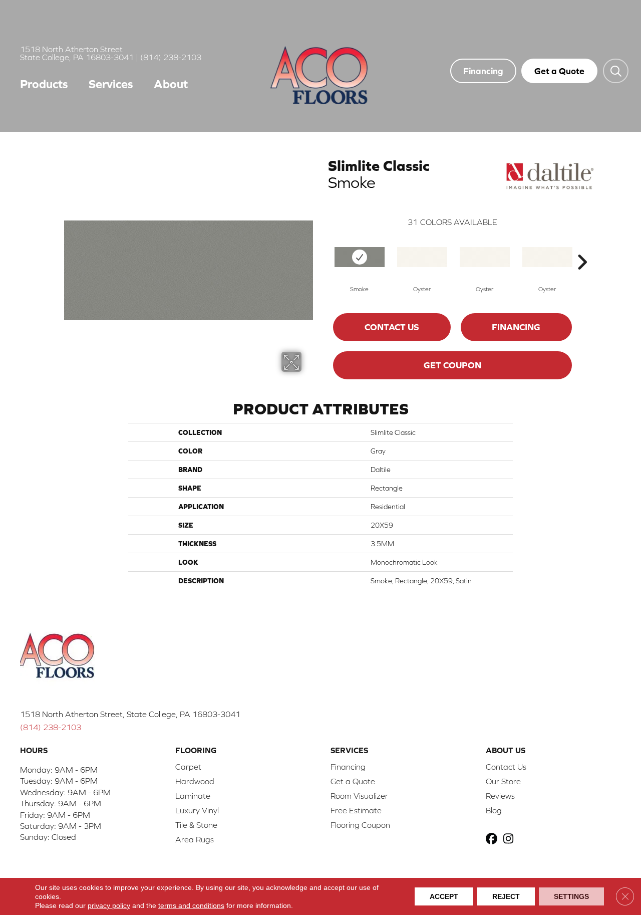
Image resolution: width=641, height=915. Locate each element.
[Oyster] (422, 257)
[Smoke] (359, 257)
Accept (444, 896)
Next (581, 247)
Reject (506, 896)
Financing (516, 327)
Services (111, 84)
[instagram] (510, 839)
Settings (571, 896)
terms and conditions (191, 905)
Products (44, 84)
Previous (323, 247)
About (171, 84)
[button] (615, 71)
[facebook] (493, 839)
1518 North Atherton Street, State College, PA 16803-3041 (130, 714)
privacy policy (109, 905)
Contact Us (392, 327)
